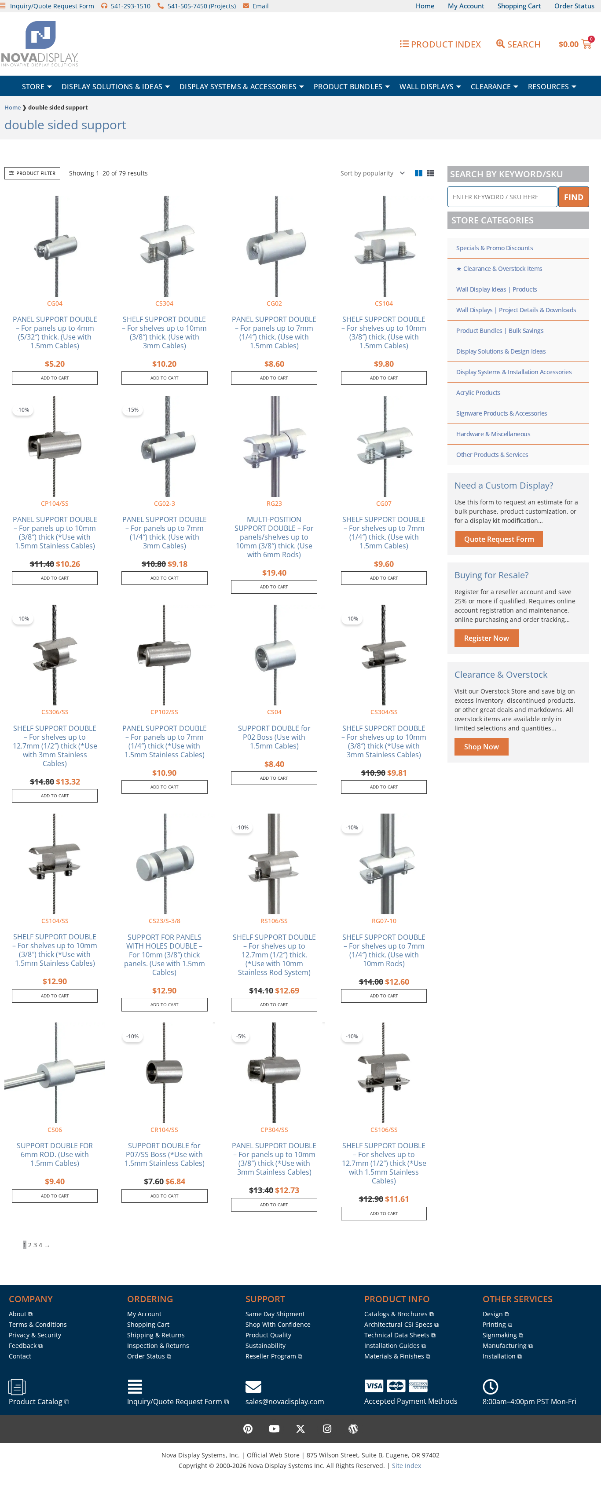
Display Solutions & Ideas (112, 86)
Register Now (486, 638)
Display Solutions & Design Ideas (501, 351)
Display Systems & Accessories (238, 86)
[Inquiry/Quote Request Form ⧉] (135, 1387)
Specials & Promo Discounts (494, 248)
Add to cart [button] (55, 378)
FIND (573, 197)
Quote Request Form (499, 539)
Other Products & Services (492, 454)
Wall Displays (426, 86)
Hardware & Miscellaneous (493, 434)
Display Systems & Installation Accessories (514, 372)
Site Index (406, 1465)
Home (12, 107)
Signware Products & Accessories (501, 413)
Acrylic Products (478, 392)
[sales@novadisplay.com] (253, 1387)
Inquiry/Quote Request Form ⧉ (178, 1401)
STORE (33, 86)
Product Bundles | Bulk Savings (499, 330)
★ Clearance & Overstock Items (499, 268)
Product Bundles (348, 86)
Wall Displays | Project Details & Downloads (516, 310)
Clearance (491, 86)
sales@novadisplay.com (285, 1401)
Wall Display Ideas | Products (496, 289)
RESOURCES (548, 86)
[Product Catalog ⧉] (17, 1387)
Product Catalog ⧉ (39, 1401)
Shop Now (481, 747)
